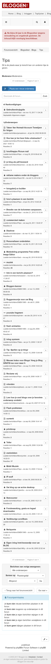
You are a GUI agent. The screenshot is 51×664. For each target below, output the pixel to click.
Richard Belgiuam (24, 141)
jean (19, 233)
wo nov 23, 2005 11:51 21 (32, 514)
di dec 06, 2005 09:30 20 (32, 479)
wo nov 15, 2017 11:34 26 (32, 112)
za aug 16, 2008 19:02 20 (32, 366)
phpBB (19, 647)
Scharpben (22, 275)
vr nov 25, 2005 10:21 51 (32, 500)
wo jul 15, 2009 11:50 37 (33, 342)
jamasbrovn (22, 133)
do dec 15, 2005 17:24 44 (32, 469)
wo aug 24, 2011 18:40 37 (33, 223)
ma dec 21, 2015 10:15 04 (33, 212)
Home (10, 13)
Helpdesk (32, 657)
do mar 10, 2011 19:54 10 (32, 233)
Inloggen (28, 13)
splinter (20, 315)
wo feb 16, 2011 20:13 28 (32, 244)
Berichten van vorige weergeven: (25, 568)
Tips (6, 60)
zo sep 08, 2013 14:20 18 (32, 191)
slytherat (21, 387)
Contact (40, 657)
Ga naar (42, 590)
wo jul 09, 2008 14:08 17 (32, 376)
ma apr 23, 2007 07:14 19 (35, 403)
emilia (20, 265)
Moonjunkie (22, 455)
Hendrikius (22, 411)
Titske (20, 342)
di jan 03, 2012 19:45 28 (32, 202)
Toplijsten (39, 13)
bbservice (21, 165)
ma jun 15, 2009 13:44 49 (32, 352)
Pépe (19, 112)
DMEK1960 (22, 289)
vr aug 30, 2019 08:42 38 (32, 154)
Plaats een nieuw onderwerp (22, 88)
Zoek (45, 96)
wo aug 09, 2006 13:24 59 (33, 445)
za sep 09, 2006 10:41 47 (32, 421)
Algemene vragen (18, 115)
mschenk (21, 403)
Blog (19, 13)
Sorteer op (17, 575)
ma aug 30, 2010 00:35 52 (32, 257)
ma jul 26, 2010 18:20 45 (33, 265)
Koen (19, 500)
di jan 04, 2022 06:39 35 (37, 133)
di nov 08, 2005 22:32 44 (36, 548)
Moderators (17, 76)
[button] (26, 570)
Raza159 (21, 178)
